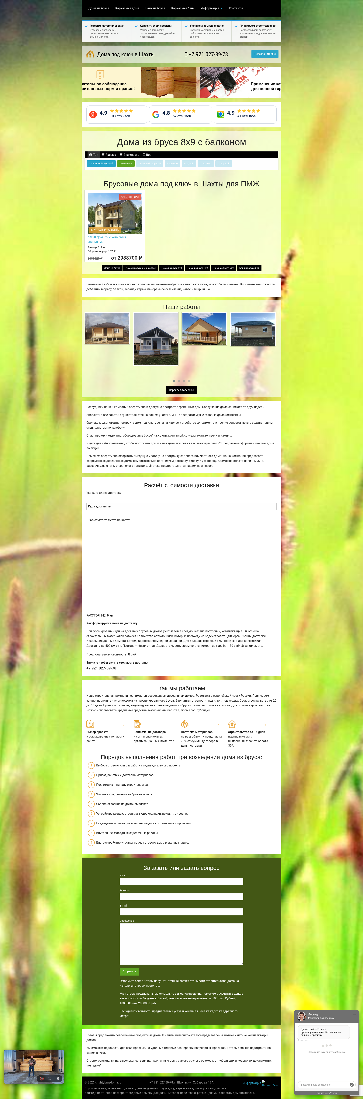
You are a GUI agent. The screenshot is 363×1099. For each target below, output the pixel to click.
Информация (210, 8)
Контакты (236, 8)
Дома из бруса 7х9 (223, 268)
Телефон (125, 890)
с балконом (126, 163)
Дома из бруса (98, 8)
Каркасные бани (183, 8)
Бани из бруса (155, 8)
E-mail (123, 905)
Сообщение (127, 920)
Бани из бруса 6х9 (249, 268)
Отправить (129, 971)
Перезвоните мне (265, 54)
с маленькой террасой (101, 163)
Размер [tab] (110, 155)
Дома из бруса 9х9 (198, 268)
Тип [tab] (95, 155)
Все (148, 155)
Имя (122, 875)
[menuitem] (98, 8)
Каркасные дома (127, 8)
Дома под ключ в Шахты (125, 54)
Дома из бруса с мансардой (141, 268)
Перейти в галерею (181, 390)
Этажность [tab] (131, 155)
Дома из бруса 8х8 (172, 268)
